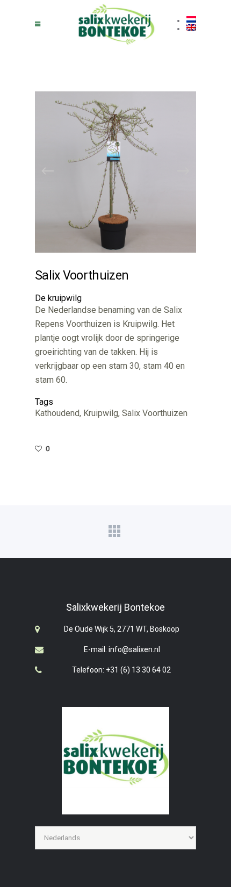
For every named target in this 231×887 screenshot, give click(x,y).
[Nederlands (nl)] (191, 20)
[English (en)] (191, 28)
